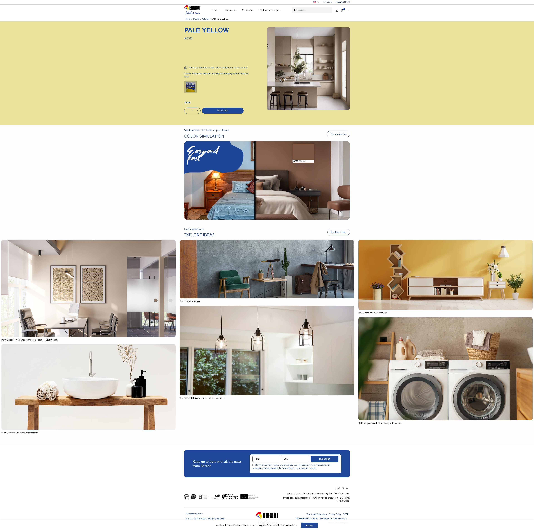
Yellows (205, 19)
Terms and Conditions (316, 515)
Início (188, 19)
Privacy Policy (288, 468)
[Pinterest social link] (343, 488)
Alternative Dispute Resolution (333, 519)
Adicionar (222, 110)
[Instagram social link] (339, 488)
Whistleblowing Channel (306, 519)
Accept (309, 525)
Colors (196, 19)
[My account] (336, 10)
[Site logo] (192, 10)
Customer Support (194, 514)
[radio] (190, 87)
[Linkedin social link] (346, 488)
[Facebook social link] (335, 488)
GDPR (345, 515)
